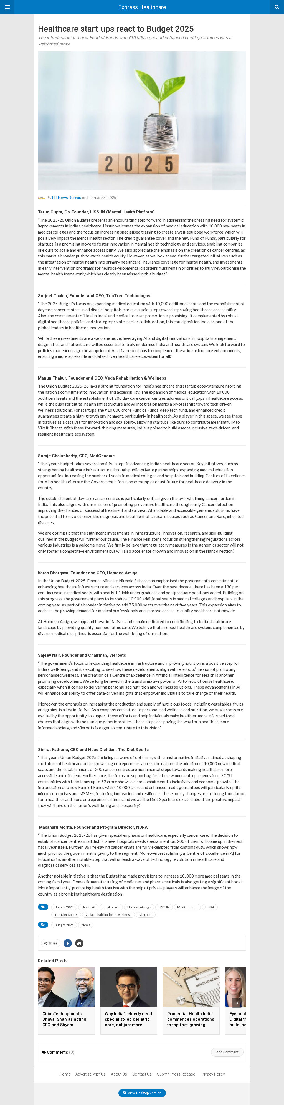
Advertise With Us (90, 1074)
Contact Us (142, 1074)
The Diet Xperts (66, 914)
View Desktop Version (144, 1093)
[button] (7, 7)
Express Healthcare (142, 7)
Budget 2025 (64, 907)
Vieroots (145, 914)
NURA (209, 907)
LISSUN (164, 907)
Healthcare (111, 907)
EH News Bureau (66, 197)
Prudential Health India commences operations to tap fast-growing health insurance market (190, 1024)
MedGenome (187, 907)
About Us (119, 1074)
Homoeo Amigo (139, 907)
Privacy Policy (212, 1074)
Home (64, 1074)
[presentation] (237, 1003)
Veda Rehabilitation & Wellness (108, 914)
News (86, 925)
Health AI (88, 907)
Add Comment (227, 1052)
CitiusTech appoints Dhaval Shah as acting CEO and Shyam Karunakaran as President (64, 1024)
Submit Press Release (176, 1074)
